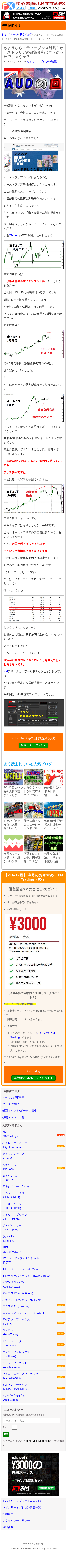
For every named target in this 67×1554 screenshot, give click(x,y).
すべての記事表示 (13, 1097)
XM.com (14, 235)
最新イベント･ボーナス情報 (19, 1110)
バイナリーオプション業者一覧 (21, 1507)
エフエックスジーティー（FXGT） (24, 1312)
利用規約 (7, 1513)
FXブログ (26, 34)
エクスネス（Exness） (16, 1306)
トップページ (9, 34)
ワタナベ (32, 61)
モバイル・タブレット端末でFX (22, 1500)
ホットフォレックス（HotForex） (23, 1299)
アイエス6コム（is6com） (18, 1293)
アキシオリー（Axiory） (17, 1186)
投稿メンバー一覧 (13, 1117)
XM (6, 671)
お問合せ (7, 1527)
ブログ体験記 (48, 61)
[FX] (33, 9)
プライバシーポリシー (16, 1520)
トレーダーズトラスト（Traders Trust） (26, 1275)
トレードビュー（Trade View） (21, 1269)
